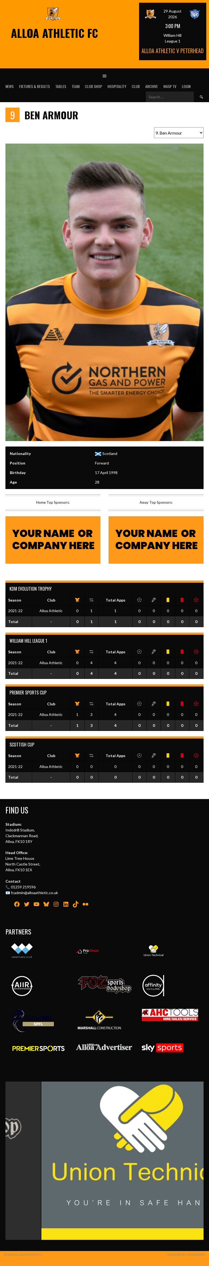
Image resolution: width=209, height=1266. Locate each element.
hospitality (116, 86)
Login (186, 86)
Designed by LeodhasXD (186, 1254)
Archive (151, 86)
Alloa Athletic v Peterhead (173, 51)
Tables (60, 86)
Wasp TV (169, 86)
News (9, 86)
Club (136, 86)
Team (75, 86)
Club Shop (93, 86)
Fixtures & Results (34, 86)
